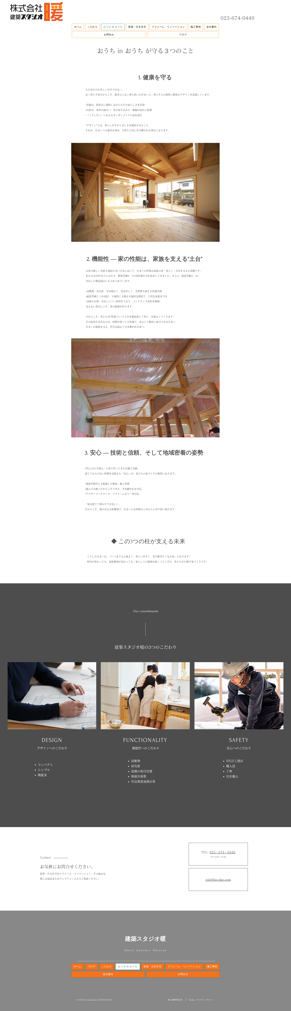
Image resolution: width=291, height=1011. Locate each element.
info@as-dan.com (218, 879)
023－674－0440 (222, 852)
